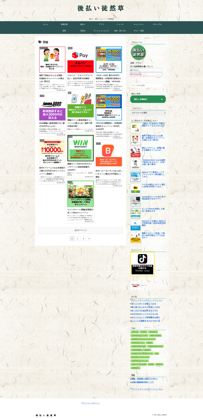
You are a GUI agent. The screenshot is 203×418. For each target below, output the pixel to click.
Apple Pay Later (155, 346)
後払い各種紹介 (140, 99)
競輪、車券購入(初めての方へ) (144, 379)
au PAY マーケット (140, 357)
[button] (163, 85)
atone (147, 350)
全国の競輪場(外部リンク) (142, 382)
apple (149, 342)
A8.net (135, 332)
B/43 (151, 364)
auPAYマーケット (139, 361)
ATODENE (136, 350)
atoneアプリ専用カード (142, 353)
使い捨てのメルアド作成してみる (145, 307)
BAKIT (159, 364)
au (157, 353)
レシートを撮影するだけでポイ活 (145, 321)
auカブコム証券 (139, 364)
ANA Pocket (155, 335)
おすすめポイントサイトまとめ (144, 314)
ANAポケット (138, 342)
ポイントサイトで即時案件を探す (145, 317)
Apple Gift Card (138, 346)
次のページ (81, 230)
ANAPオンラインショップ (143, 339)
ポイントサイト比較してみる (143, 304)
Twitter (135, 70)
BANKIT (135, 368)
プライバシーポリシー (90, 403)
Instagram (137, 74)
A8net (143, 332)
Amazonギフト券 (139, 335)
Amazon (153, 332)
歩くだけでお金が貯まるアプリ (144, 311)
